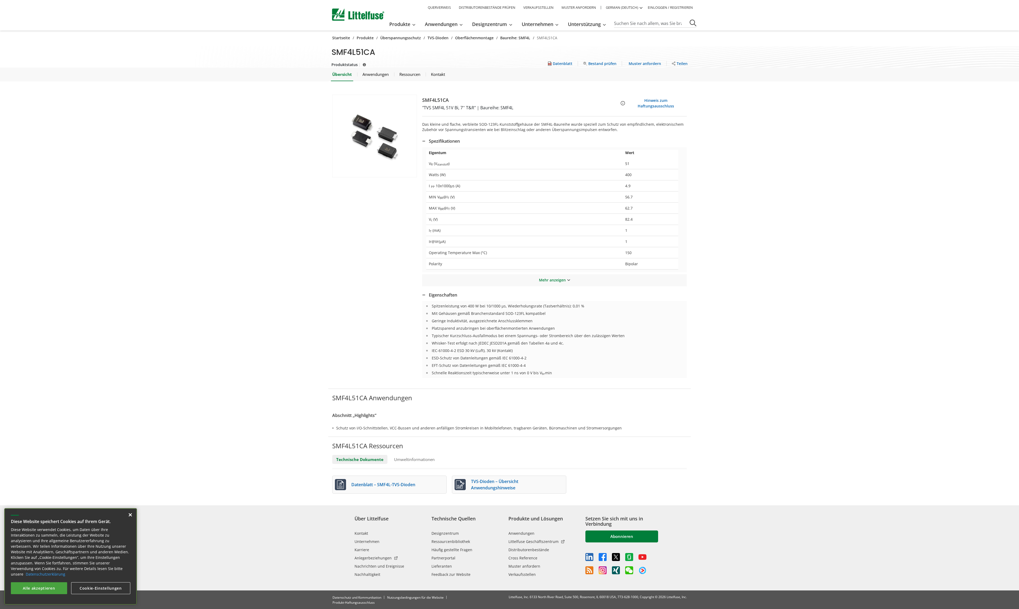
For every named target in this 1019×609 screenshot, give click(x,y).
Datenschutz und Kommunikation (357, 597)
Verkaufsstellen (522, 574)
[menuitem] (404, 24)
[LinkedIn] (589, 557)
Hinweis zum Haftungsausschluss (656, 103)
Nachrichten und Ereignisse (379, 566)
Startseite (341, 37)
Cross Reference (522, 557)
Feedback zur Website (450, 574)
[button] (375, 136)
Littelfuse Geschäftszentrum (533, 541)
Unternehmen (367, 541)
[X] (616, 557)
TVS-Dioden (438, 37)
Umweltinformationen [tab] (414, 459)
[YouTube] (642, 557)
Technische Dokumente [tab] (359, 459)
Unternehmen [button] (537, 24)
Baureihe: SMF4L (515, 37)
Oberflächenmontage (474, 37)
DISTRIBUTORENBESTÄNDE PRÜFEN (487, 7)
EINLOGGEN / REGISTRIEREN (670, 7)
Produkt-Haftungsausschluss (354, 602)
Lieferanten (441, 566)
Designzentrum (445, 533)
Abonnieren (621, 536)
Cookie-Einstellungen (101, 588)
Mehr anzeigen (552, 279)
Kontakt (361, 533)
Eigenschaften (443, 295)
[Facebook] (603, 557)
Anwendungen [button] (441, 24)
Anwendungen (521, 533)
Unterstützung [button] (584, 24)
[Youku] (642, 571)
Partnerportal (443, 557)
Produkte (365, 37)
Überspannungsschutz (400, 37)
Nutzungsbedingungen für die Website (415, 597)
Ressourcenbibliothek (450, 541)
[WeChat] (629, 570)
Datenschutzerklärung (45, 574)
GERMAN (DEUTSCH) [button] (622, 7)
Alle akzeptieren (39, 588)
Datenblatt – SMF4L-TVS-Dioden (383, 485)
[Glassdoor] (629, 557)
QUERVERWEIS (439, 7)
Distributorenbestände (528, 549)
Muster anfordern (524, 566)
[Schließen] (130, 515)
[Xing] (616, 570)
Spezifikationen (444, 141)
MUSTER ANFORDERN (579, 7)
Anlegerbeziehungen (373, 557)
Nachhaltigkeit (367, 574)
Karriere (362, 549)
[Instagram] (603, 570)
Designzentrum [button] (489, 24)
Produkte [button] (399, 24)
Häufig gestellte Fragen (451, 549)
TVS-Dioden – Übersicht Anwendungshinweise (494, 484)
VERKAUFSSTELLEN (538, 7)
